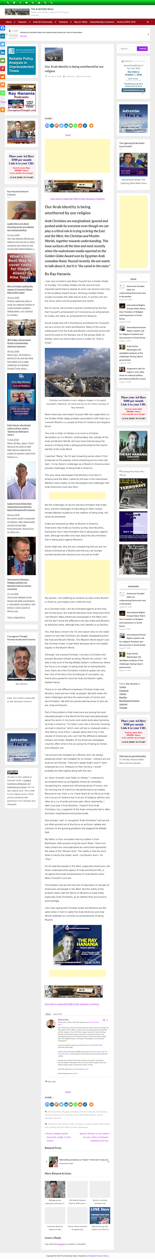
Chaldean (74, 1112)
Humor (75, 1115)
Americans (52, 1124)
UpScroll (123, 704)
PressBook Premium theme (98, 1256)
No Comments (85, 76)
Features (22, 22)
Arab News (97, 1052)
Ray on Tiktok (80, 22)
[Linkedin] (66, 124)
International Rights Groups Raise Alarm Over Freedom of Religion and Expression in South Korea (132, 312)
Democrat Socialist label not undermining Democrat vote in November (51, 32)
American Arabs (54, 1112)
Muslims (60, 1127)
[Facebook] (47, 124)
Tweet (68, 135)
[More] (91, 124)
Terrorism (57, 1118)
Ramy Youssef (71, 1127)
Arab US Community (42, 22)
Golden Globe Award (101, 1124)
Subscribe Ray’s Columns (102, 22)
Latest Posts (57, 1014)
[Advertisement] (77, 99)
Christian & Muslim (87, 1112)
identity (53, 1127)
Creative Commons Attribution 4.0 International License (19, 783)
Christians (79, 1124)
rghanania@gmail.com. (81, 1069)
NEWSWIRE (133, 586)
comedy (88, 1124)
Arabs (71, 1124)
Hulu (47, 1127)
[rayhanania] (51, 1027)
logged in (62, 1244)
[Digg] (85, 124)
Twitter (75, 1073)
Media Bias (84, 1115)
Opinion (92, 1115)
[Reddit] (80, 124)
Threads (123, 708)
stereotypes (83, 1127)
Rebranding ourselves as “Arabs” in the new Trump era (83, 1160)
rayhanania (70, 76)
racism (100, 1115)
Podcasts (63, 22)
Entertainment (58, 1115)
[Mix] (2, 83)
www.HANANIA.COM (95, 1045)
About (9, 22)
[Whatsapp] (75, 124)
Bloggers (66, 1112)
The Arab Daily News (42, 9)
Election (23, 36)
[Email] (71, 124)
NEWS (133, 279)
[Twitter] (61, 124)
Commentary (101, 1112)
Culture (48, 1115)
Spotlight (48, 1118)
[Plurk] (56, 124)
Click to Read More (16, 617)
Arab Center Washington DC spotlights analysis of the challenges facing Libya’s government (131, 353)
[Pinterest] (2, 67)
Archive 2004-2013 (126, 22)
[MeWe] (52, 124)
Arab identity (63, 1124)
